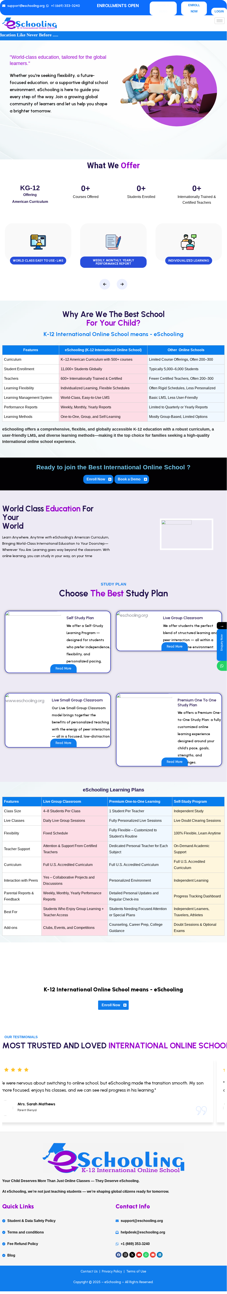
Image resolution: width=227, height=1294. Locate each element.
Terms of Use (135, 1271)
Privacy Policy (113, 1271)
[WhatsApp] (222, 666)
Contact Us (90, 1271)
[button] (104, 284)
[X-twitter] (132, 1255)
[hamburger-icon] (220, 21)
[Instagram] (125, 1255)
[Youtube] (139, 1255)
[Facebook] (118, 1255)
